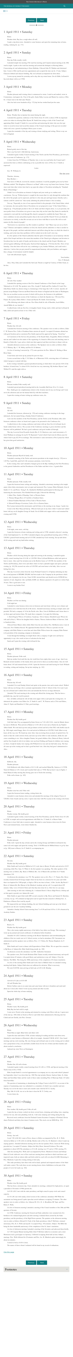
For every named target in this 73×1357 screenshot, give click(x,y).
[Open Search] (64, 6)
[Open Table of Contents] (5, 11)
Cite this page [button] (9, 1252)
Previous (31, 20)
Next (42, 20)
